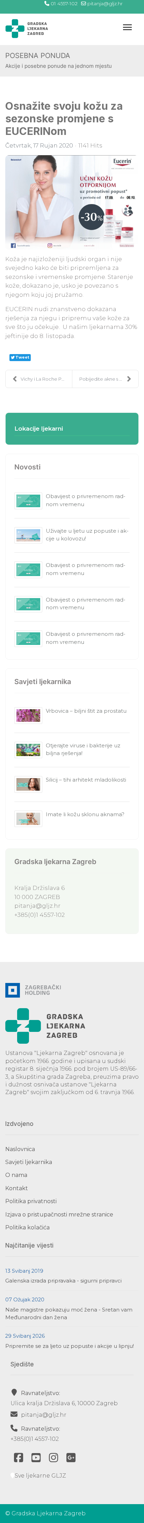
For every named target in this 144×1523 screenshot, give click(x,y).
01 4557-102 (64, 3)
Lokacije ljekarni (38, 428)
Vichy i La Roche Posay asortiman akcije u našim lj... (46, 379)
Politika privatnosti (31, 1201)
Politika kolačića (27, 1227)
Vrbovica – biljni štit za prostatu (86, 710)
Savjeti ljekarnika (28, 1162)
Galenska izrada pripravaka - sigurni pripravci (63, 1280)
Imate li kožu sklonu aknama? (85, 814)
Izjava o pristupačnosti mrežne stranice (59, 1214)
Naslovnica (20, 1149)
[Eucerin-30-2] (71, 202)
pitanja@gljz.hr (105, 3)
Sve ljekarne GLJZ (40, 1475)
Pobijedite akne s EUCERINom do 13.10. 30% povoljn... (108, 379)
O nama (16, 1175)
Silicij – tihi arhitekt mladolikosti (86, 779)
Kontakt (16, 1188)
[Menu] (127, 27)
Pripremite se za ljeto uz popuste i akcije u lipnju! (69, 1346)
